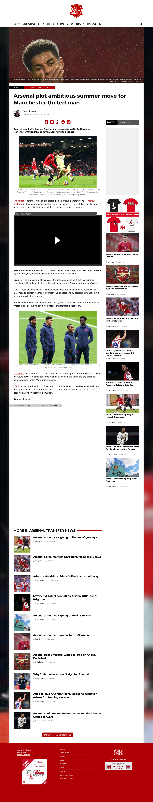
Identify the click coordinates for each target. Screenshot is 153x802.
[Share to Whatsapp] (57, 122)
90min (17, 386)
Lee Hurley (39, 541)
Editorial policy (94, 24)
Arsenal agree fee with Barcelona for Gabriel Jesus (67, 556)
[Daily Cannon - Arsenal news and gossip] (76, 11)
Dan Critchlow (29, 111)
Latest (16, 24)
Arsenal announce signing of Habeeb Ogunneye (65, 537)
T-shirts (60, 24)
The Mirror (19, 200)
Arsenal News (29, 24)
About (70, 24)
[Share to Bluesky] (52, 122)
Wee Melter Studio (23, 755)
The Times (19, 373)
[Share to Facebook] (46, 122)
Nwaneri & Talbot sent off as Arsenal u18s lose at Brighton (119, 383)
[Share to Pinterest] (69, 122)
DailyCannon (39, 561)
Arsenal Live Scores (24, 750)
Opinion (50, 24)
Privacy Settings (66, 779)
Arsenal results (22, 752)
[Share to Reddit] (63, 122)
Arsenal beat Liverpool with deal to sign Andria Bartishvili (122, 287)
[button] (141, 24)
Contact (80, 24)
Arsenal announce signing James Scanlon (61, 635)
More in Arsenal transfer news (44, 530)
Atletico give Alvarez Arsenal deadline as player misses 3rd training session (65, 695)
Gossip (41, 24)
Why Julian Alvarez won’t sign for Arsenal (61, 674)
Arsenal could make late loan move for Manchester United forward (122, 448)
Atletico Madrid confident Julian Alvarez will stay (65, 576)
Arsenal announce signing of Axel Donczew (62, 615)
